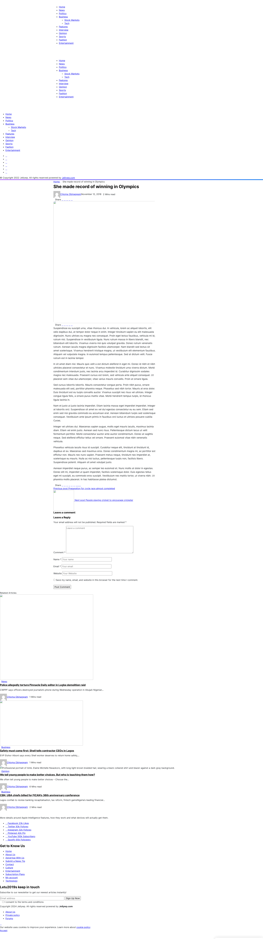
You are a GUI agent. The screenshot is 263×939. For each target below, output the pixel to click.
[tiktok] (6, 172)
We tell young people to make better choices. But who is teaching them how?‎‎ (47, 774)
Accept (3, 930)
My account (11, 877)
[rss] (6, 169)
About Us (10, 854)
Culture (9, 867)
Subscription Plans (15, 874)
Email (57, 566)
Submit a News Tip (15, 861)
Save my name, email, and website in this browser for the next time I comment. (97, 580)
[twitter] (6, 159)
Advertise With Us (14, 857)
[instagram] (6, 162)
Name (57, 559)
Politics (9, 120)
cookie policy (83, 927)
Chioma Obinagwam (70, 194)
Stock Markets (18, 127)
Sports (8, 143)
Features (9, 133)
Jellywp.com (68, 177)
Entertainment (12, 150)
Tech (13, 130)
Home (8, 114)
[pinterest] (6, 165)
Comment (59, 552)
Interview (10, 137)
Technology (11, 880)
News (8, 117)
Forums (9, 918)
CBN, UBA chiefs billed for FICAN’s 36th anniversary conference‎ (40, 795)
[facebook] (6, 155)
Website (57, 573)
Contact (9, 864)
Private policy (12, 915)
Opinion (9, 140)
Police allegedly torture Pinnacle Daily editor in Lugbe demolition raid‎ (43, 685)
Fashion (9, 147)
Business (9, 124)
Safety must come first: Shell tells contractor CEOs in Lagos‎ (37, 750)
